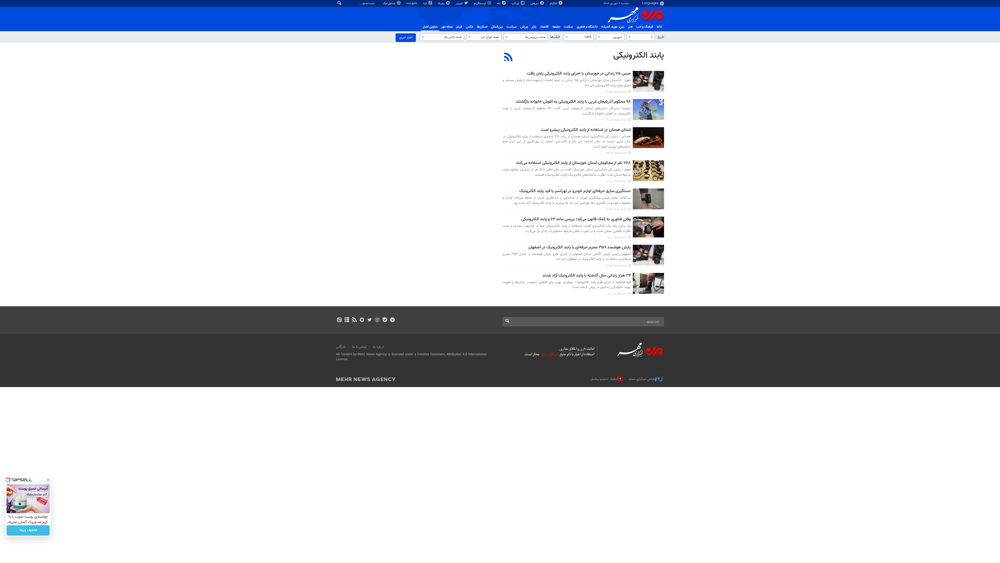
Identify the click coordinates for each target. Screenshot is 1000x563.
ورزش (524, 26)
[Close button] (48, 479)
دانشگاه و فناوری (587, 26)
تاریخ (661, 37)
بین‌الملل (497, 26)
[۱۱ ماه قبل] (648, 227)
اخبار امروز (406, 37)
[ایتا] (339, 320)
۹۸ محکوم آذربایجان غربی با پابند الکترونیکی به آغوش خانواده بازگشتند (573, 102)
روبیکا (441, 3)
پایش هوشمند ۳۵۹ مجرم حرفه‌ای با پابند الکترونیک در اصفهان (579, 248)
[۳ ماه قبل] (648, 81)
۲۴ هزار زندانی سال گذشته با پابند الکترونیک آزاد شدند (586, 276)
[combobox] (641, 37)
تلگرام (554, 3)
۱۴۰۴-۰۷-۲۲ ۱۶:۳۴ (616, 209)
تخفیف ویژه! (28, 530)
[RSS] (508, 57)
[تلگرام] (392, 320)
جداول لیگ (389, 3)
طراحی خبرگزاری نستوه (642, 379)
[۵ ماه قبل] (648, 109)
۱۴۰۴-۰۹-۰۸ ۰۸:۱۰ (617, 181)
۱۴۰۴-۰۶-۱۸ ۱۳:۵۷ (616, 266)
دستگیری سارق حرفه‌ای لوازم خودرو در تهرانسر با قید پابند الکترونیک (575, 191)
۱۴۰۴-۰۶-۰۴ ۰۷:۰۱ (617, 294)
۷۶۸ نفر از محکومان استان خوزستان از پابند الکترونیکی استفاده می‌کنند (573, 163)
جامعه (556, 26)
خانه (659, 26)
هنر (630, 26)
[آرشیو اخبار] (346, 320)
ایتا (425, 3)
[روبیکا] (362, 320)
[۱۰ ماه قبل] (648, 198)
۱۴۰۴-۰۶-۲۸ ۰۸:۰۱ (617, 238)
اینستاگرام (480, 3)
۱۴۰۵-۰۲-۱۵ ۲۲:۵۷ (616, 92)
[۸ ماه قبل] (648, 170)
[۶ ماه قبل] (648, 137)
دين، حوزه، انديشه (612, 26)
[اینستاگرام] (377, 320)
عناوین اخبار (430, 26)
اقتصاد (544, 26)
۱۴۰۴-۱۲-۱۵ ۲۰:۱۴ (617, 120)
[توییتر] (369, 320)
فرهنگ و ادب (644, 26)
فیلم (459, 26)
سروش (534, 3)
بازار (534, 26)
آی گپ (516, 3)
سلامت (568, 26)
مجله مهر (447, 26)
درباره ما (378, 347)
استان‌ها (482, 26)
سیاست (512, 26)
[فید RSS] (354, 320)
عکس (469, 26)
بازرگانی (341, 347)
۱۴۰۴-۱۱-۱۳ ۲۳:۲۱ (617, 153)
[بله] (385, 320)
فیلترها (555, 37)
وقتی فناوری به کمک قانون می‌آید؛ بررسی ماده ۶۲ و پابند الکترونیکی (576, 220)
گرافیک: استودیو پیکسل (604, 379)
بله (499, 3)
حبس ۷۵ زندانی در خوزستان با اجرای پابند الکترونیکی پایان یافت (579, 74)
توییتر (459, 3)
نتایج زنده (412, 3)
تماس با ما (359, 347)
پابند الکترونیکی (638, 55)
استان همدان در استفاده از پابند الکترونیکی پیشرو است (586, 130)
